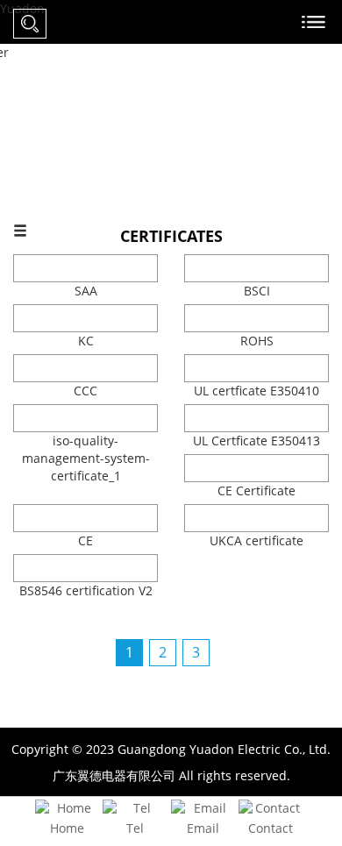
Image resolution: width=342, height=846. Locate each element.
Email (203, 828)
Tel (135, 828)
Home (67, 828)
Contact (270, 828)
